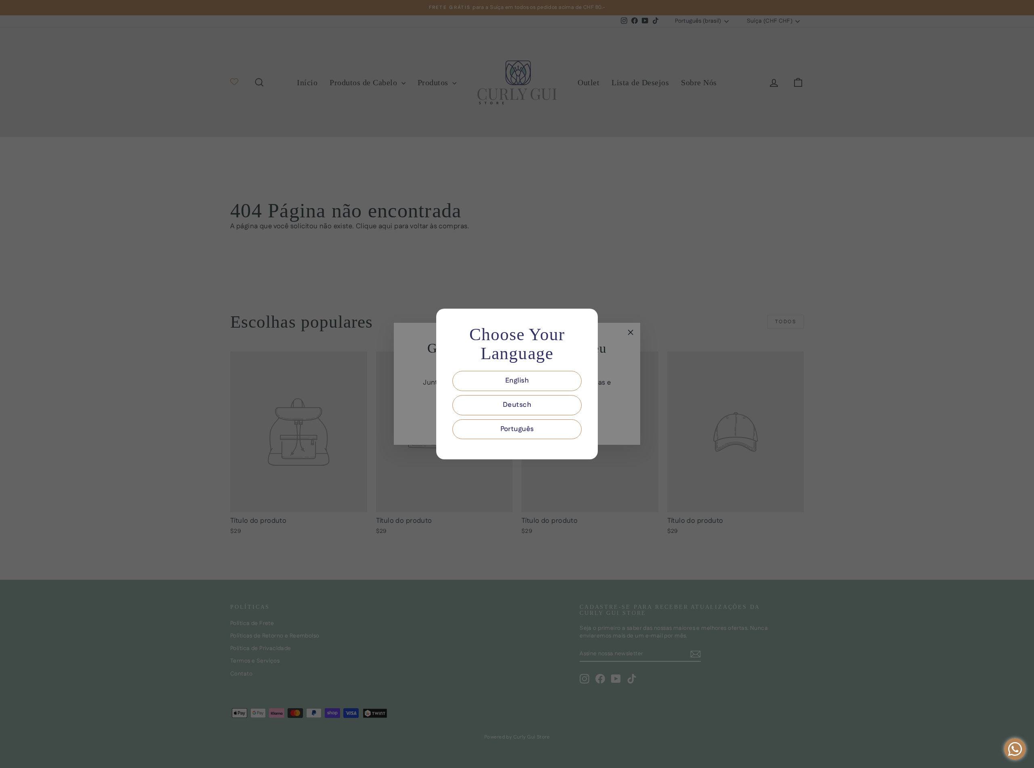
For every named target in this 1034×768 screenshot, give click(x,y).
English (517, 380)
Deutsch (517, 405)
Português (517, 429)
